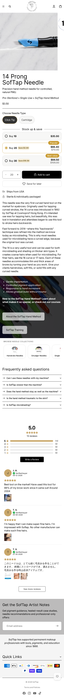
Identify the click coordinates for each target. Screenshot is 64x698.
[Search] (10, 6)
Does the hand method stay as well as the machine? (32, 391)
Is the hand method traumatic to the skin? (27, 398)
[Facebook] (24, 693)
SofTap (35, 682)
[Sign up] (57, 626)
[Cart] (60, 6)
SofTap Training (15, 329)
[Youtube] (34, 693)
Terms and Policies (32, 687)
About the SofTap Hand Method (23, 316)
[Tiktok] (40, 693)
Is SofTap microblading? (19, 405)
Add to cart (44, 174)
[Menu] (3, 6)
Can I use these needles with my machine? (28, 378)
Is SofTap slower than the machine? (24, 384)
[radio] (32, 136)
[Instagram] (29, 693)
